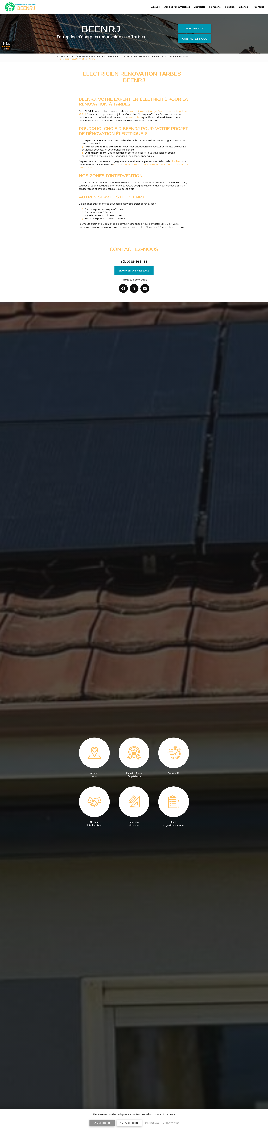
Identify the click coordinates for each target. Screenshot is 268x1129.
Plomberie (215, 7)
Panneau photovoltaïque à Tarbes (104, 209)
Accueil (155, 7)
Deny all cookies (129, 1122)
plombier (175, 161)
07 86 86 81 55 (194, 28)
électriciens (135, 117)
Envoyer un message (134, 270)
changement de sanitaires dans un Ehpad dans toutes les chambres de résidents (133, 166)
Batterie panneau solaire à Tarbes (103, 215)
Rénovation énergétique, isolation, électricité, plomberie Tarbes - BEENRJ (156, 56)
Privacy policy (172, 1123)
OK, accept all (103, 1122)
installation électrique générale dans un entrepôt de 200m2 (133, 113)
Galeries (243, 7)
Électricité (199, 7)
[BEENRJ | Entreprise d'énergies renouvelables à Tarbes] (20, 7)
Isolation (229, 7)
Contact (259, 7)
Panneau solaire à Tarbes (99, 212)
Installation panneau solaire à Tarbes (105, 218)
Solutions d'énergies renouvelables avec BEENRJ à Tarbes (92, 56)
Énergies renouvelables (176, 7)
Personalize (153, 1123)
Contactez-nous (194, 38)
